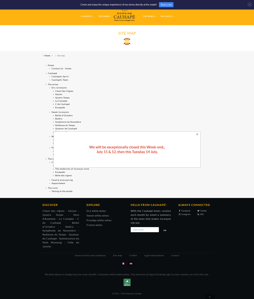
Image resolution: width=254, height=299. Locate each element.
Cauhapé (52, 73)
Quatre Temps (62, 97)
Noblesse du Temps (65, 125)
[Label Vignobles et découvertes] (127, 282)
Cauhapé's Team (60, 80)
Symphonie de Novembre (68, 122)
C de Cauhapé (62, 104)
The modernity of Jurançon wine (72, 169)
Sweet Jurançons (60, 112)
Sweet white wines (98, 215)
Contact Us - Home (61, 68)
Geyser (58, 94)
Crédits (133, 255)
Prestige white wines (99, 220)
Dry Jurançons (59, 87)
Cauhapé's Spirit (60, 76)
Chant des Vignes (64, 91)
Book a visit (166, 5)
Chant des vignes (53, 211)
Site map (117, 255)
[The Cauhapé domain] (126, 11)
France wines (94, 225)
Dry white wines (96, 211)
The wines (53, 84)
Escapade (60, 107)
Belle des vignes (63, 175)
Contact (175, 255)
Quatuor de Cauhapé (66, 128)
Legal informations (154, 255)
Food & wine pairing (62, 180)
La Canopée (61, 101)
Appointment (58, 183)
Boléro (58, 119)
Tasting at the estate (62, 191)
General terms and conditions (90, 255)
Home (51, 65)
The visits (53, 188)
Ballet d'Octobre (64, 115)
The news (53, 159)
